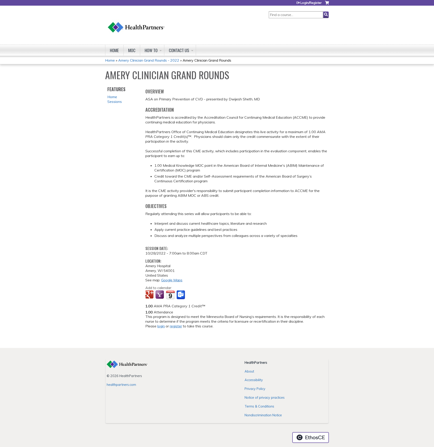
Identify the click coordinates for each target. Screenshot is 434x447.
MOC (131, 50)
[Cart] (327, 4)
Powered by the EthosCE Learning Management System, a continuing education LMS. (310, 437)
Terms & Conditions (259, 406)
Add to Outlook (181, 294)
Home (114, 50)
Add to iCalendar (170, 294)
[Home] (136, 23)
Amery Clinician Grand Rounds (207, 60)
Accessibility (254, 380)
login (161, 326)
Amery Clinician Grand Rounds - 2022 (148, 60)
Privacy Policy (255, 389)
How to (151, 50)
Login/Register (311, 2)
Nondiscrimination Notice (263, 415)
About (249, 371)
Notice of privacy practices (265, 398)
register (176, 326)
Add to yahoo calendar (160, 294)
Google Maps (171, 280)
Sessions (114, 101)
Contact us (179, 50)
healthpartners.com (121, 385)
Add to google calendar (150, 294)
